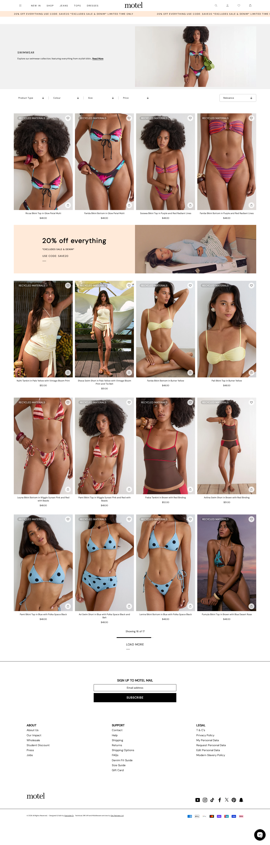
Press (30, 750)
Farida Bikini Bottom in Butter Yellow (165, 380)
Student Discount (38, 745)
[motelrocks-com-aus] (134, 5)
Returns (117, 745)
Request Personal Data (211, 745)
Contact (117, 730)
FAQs (115, 755)
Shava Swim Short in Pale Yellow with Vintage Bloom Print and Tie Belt (104, 382)
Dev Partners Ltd (117, 815)
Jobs (30, 755)
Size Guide (119, 765)
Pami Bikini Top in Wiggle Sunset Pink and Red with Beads (104, 499)
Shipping (117, 740)
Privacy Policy (205, 735)
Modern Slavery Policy (210, 755)
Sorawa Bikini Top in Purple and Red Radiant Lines (165, 213)
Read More (97, 58)
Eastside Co (69, 815)
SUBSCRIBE (135, 697)
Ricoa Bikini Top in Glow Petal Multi (43, 213)
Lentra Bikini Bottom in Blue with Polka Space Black (165, 614)
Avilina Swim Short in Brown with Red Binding (227, 497)
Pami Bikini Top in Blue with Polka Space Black (43, 614)
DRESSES (93, 5)
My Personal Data (207, 740)
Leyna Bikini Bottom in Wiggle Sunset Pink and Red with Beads (43, 499)
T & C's (200, 730)
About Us (33, 730)
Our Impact (34, 735)
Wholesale (33, 740)
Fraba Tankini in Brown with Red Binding (165, 497)
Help (115, 735)
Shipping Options (123, 750)
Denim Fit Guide (122, 760)
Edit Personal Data (208, 750)
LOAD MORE (135, 644)
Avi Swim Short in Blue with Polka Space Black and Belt (104, 616)
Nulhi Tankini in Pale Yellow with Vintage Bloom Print (43, 380)
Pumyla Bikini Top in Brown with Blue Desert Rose (227, 614)
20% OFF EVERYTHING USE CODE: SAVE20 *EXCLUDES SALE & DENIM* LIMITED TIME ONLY (134, 13)
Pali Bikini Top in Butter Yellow (227, 380)
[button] (68, 118)
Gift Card (118, 770)
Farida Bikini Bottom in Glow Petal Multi (104, 213)
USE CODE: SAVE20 (55, 256)
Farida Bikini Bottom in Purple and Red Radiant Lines (227, 213)
